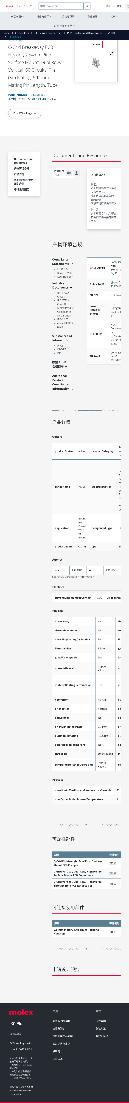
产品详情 (19, 174)
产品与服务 (17, 16)
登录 (119, 6)
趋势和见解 (68, 16)
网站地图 (13, 1086)
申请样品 (58, 1059)
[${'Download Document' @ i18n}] (76, 173)
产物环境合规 (21, 168)
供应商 (56, 1051)
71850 (112, 883)
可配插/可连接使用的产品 (23, 181)
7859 (112, 931)
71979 (112, 863)
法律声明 (101, 1021)
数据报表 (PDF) (59, 173)
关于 (112, 16)
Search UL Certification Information (73, 576)
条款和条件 (102, 1036)
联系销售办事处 (61, 1043)
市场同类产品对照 (63, 1036)
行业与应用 (42, 16)
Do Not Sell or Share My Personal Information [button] (21, 1090)
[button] (111, 53)
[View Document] (69, 173)
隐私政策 (101, 1028)
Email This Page (22, 113)
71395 (112, 873)
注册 (108, 6)
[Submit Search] (87, 6)
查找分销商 (59, 1028)
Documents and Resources (23, 161)
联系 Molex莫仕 (61, 1021)
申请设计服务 (21, 189)
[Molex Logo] (19, 6)
